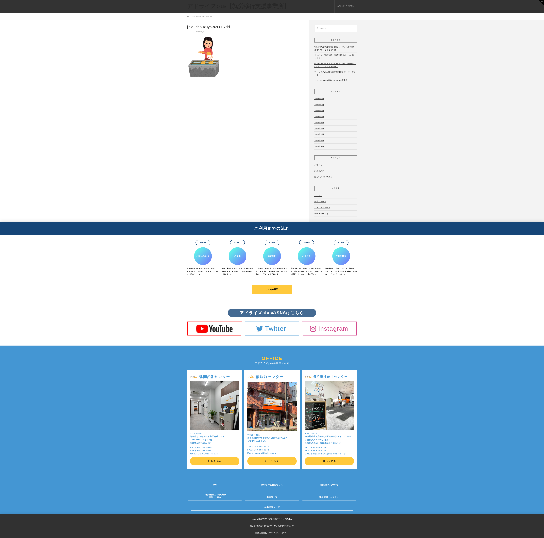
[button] (541, 2)
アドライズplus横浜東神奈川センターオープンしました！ (335, 73)
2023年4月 (319, 134)
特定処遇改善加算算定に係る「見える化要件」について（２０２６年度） (335, 48)
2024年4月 (319, 116)
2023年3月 (319, 140)
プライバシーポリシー (279, 533)
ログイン (318, 195)
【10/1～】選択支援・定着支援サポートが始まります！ (335, 56)
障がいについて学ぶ (323, 177)
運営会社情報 (261, 533)
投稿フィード (320, 201)
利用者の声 (319, 171)
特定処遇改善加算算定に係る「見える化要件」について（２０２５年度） (335, 65)
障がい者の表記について (262, 526)
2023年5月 (319, 128)
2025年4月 (319, 110)
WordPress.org (321, 213)
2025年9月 (319, 105)
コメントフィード (322, 207)
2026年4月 (319, 98)
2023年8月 (319, 122)
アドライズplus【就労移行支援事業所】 (238, 6)
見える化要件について (284, 526)
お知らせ (318, 165)
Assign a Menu (345, 6)
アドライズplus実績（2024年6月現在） (331, 80)
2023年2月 (319, 146)
